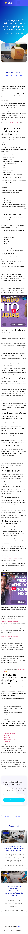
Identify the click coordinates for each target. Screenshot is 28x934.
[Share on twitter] (16, 75)
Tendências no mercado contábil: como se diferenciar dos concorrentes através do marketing (14, 891)
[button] (18, 2)
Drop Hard (7, 735)
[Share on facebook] (7, 75)
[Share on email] (21, 75)
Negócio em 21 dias (9, 739)
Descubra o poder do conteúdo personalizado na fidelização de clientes (14, 848)
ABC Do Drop (8, 742)
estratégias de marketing (10, 558)
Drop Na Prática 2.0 (9, 737)
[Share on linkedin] (11, 75)
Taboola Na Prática (9, 733)
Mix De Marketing (14, 122)
